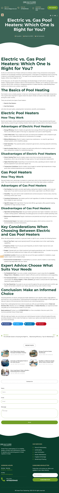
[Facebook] (50, 15)
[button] (2, 15)
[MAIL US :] (2, 8)
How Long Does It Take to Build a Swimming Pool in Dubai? (19, 371)
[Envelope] (55, 15)
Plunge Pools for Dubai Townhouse (45, 352)
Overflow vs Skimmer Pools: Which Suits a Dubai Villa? (46, 361)
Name (2, 388)
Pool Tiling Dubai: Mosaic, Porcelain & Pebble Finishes (18, 352)
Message (3, 407)
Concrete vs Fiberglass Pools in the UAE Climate (19, 361)
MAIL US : (6, 7)
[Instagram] (52, 15)
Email (2, 397)
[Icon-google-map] (57, 15)
